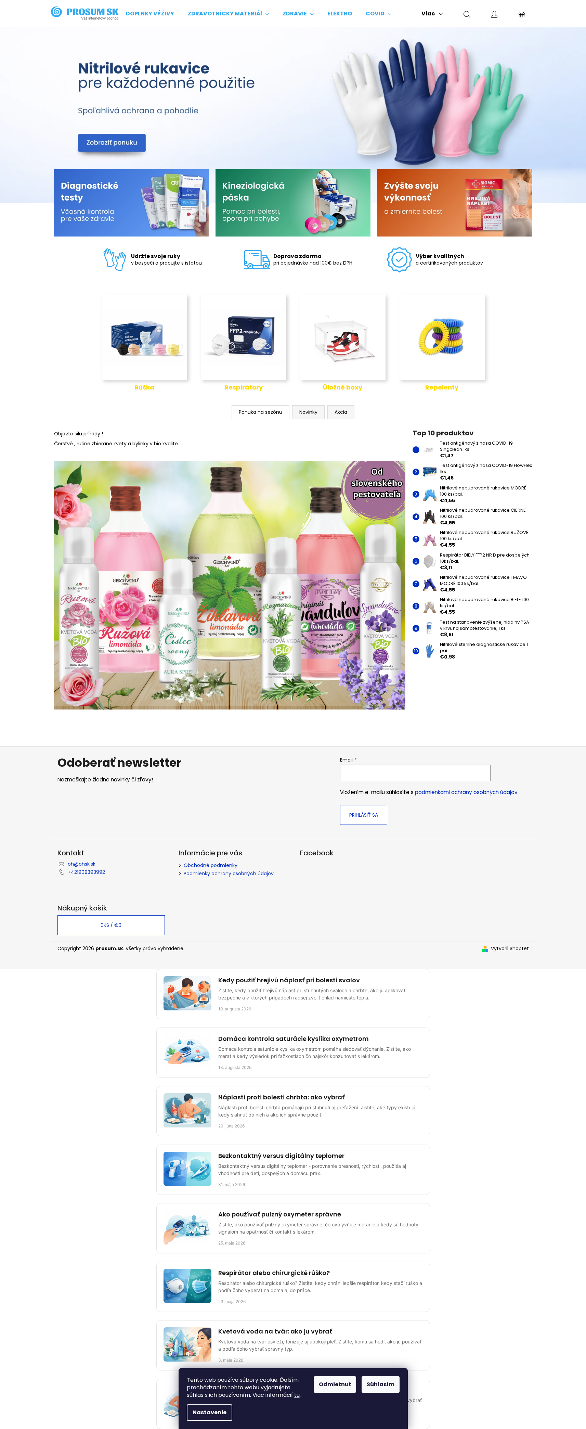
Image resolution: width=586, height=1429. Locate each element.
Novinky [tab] (308, 412)
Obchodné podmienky (210, 865)
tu (297, 1395)
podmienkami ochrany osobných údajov (466, 792)
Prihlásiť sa (363, 815)
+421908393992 (86, 872)
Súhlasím (380, 1384)
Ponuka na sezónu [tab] (260, 412)
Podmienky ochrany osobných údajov (229, 873)
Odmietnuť (335, 1384)
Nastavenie (209, 1412)
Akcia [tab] (341, 412)
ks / (111, 925)
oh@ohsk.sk (81, 863)
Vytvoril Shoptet (510, 948)
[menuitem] (150, 13)
